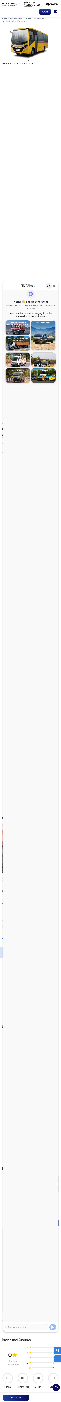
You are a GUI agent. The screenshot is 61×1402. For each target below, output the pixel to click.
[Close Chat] (54, 286)
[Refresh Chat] (49, 286)
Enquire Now (16, 1397)
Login (45, 11)
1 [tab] (28, 60)
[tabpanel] (29, 43)
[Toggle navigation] (55, 11)
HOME (4, 18)
